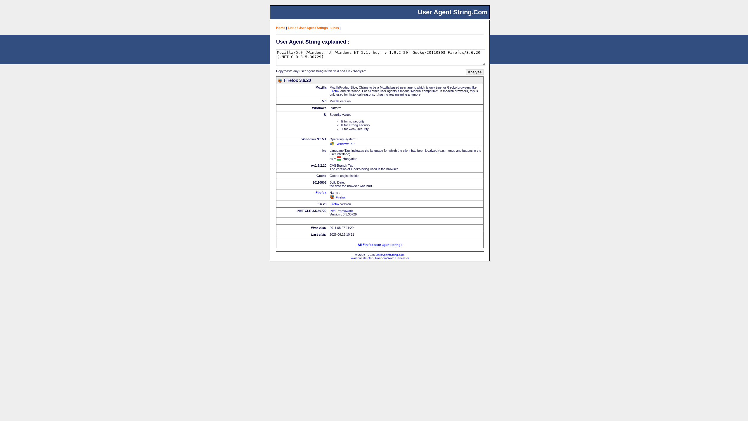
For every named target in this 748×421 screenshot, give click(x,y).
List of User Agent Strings (308, 28)
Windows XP (345, 144)
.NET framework (341, 211)
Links (334, 28)
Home (280, 28)
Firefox (335, 91)
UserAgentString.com (390, 254)
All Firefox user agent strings (380, 244)
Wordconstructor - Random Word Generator (380, 258)
